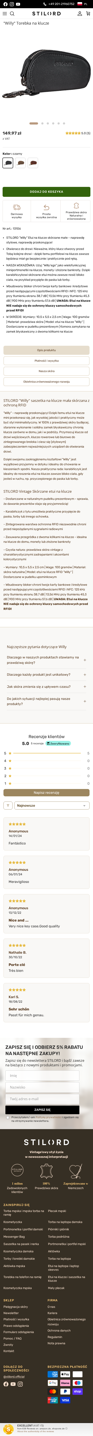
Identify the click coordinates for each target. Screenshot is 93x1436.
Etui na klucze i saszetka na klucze (66, 1279)
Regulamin (55, 1337)
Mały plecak (56, 1288)
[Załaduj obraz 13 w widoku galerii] (46, 73)
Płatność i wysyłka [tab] (47, 360)
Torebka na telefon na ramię (22, 1277)
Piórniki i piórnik (58, 1229)
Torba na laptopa (59, 1259)
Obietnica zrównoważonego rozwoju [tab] (46, 381)
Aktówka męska (14, 1266)
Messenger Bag (14, 1237)
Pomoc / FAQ (12, 1338)
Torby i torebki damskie (19, 1259)
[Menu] (5, 13)
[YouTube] (18, 4)
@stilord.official (13, 1377)
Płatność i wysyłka (16, 1319)
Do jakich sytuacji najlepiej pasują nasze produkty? (38, 701)
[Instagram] (12, 4)
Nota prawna (56, 1343)
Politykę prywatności (49, 1117)
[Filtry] (8, 806)
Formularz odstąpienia (18, 1332)
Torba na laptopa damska (65, 1222)
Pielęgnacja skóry (15, 1307)
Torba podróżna (58, 1237)
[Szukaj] (14, 13)
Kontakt (8, 1351)
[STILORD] (46, 13)
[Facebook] (5, 4)
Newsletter (11, 1313)
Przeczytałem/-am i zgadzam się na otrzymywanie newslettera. (45, 1119)
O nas (51, 1307)
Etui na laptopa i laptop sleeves (63, 1268)
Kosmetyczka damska (18, 1251)
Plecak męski (57, 1211)
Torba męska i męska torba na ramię (23, 1213)
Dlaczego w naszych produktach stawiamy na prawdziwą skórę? (43, 660)
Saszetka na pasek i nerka (21, 1244)
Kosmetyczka (12, 1222)
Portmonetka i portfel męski (67, 1244)
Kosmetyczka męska (17, 1288)
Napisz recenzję (46, 793)
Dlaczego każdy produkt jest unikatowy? (38, 675)
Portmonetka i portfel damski (23, 1229)
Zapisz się (42, 1110)
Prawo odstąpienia (16, 1326)
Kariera (52, 1313)
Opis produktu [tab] (46, 350)
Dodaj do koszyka (46, 192)
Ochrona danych (59, 1330)
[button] (73, 133)
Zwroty (8, 1345)
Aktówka (54, 1251)
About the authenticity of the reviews (35, 1431)
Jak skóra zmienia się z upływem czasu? (39, 687)
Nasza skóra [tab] (47, 371)
